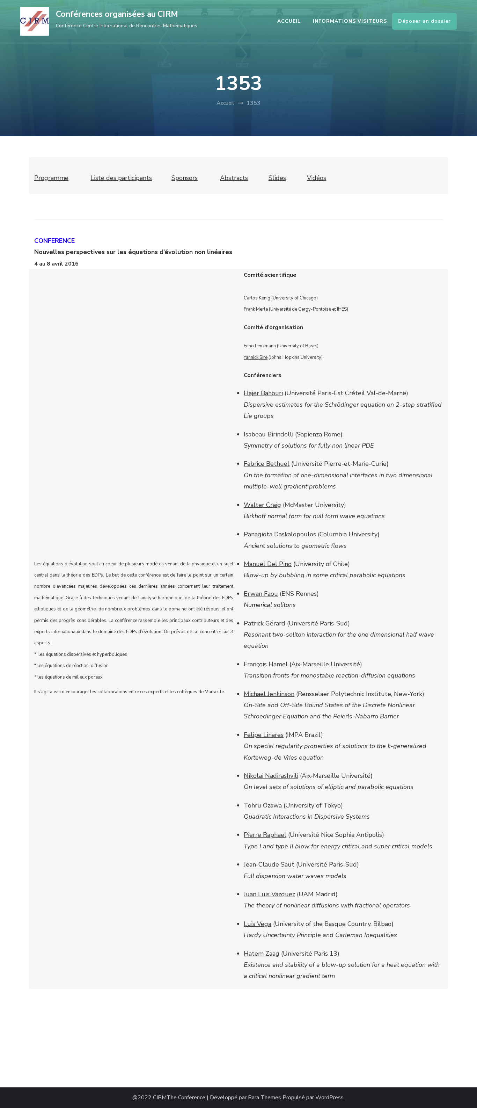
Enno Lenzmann (260, 346)
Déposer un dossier (424, 21)
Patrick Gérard (264, 623)
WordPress (329, 1097)
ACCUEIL (289, 21)
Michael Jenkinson (269, 694)
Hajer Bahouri (263, 393)
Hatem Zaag (261, 953)
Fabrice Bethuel (266, 463)
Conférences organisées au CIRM (117, 14)
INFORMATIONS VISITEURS (350, 21)
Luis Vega (257, 924)
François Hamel (266, 664)
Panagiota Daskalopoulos (280, 534)
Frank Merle (256, 309)
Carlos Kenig (257, 298)
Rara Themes (264, 1097)
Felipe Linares (264, 735)
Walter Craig (262, 505)
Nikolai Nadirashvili (271, 776)
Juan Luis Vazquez (269, 894)
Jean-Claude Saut (269, 864)
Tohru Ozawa (263, 805)
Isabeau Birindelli (268, 434)
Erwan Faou (261, 593)
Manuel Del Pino (268, 564)
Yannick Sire (255, 357)
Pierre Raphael (265, 835)
